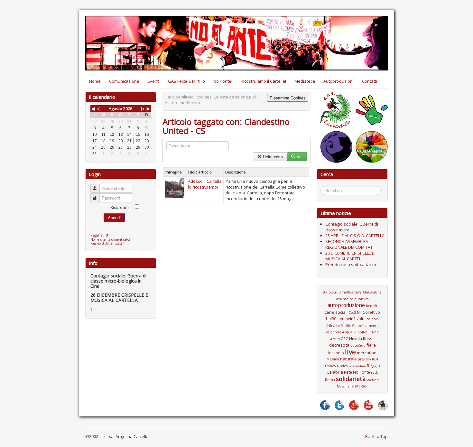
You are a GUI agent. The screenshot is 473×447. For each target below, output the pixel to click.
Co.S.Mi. (355, 312)
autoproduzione (346, 305)
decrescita (339, 345)
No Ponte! (222, 81)
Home (95, 81)
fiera (371, 345)
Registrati (98, 235)
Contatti (369, 81)
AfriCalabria (372, 292)
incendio (336, 352)
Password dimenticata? (107, 243)
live (350, 351)
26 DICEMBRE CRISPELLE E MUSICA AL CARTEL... (349, 256)
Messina (333, 359)
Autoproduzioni (338, 81)
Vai (299, 157)
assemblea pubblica (352, 299)
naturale (348, 359)
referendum (357, 366)
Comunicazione (124, 81)
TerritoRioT (359, 386)
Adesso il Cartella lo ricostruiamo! (205, 184)
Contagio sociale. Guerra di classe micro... (351, 227)
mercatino (366, 353)
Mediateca (304, 81)
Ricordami (120, 207)
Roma (330, 379)
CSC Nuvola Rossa (358, 338)
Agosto (115, 108)
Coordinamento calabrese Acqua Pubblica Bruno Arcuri (352, 332)
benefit (371, 305)
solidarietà (351, 379)
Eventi (154, 81)
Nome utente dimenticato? (110, 239)
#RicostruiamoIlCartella (342, 292)
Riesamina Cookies (288, 98)
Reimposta (273, 157)
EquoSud (358, 345)
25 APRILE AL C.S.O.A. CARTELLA (355, 235)
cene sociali (336, 312)
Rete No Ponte (357, 372)
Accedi (114, 217)
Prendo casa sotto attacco (350, 264)
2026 (127, 108)
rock (374, 372)
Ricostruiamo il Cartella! (263, 81)
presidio (364, 359)
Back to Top (376, 436)
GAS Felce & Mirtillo (186, 81)
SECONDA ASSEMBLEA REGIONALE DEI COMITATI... (350, 244)
